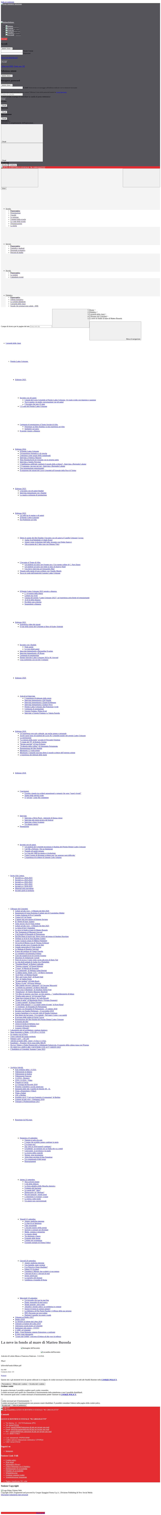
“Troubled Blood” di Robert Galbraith (29, 964)
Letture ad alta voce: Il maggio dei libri (29, 945)
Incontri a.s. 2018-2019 (23, 886)
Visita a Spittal (20, 1093)
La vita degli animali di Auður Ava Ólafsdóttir (32, 962)
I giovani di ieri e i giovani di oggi (37, 1274)
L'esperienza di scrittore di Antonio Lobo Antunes (43, 857)
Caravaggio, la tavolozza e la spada (38, 1151)
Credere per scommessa (33, 1240)
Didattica (92, 312)
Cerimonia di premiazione (29, 655)
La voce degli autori (32, 649)
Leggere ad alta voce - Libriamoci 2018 (29, 1099)
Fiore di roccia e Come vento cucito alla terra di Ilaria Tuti (36, 960)
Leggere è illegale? (22, 1028)
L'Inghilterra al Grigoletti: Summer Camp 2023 (27, 1049)
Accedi (4, 39)
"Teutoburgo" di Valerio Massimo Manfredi (31, 992)
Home (91, 310)
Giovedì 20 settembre (28, 1261)
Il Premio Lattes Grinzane (29, 451)
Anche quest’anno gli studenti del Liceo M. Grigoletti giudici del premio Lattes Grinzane (53, 736)
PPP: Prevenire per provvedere (36, 1313)
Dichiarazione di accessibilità (16, 1469)
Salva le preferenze (19, 1405)
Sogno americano (31, 1276)
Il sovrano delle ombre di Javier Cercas (29, 1017)
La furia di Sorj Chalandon (25, 928)
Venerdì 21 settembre (28, 1219)
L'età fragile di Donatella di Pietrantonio (30, 934)
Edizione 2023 (20, 489)
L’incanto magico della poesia (36, 1228)
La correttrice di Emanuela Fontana (28, 953)
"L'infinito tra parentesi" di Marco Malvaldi (31, 988)
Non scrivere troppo (32, 1182)
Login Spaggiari (61, 92)
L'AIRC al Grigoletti (23, 1330)
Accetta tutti (36, 1384)
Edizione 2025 (20, 380)
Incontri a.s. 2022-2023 (23, 882)
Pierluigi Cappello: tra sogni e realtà (38, 1315)
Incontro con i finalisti (28, 645)
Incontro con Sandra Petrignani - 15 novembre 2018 (34, 1011)
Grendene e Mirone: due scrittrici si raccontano (42, 1271)
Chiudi (4, 105)
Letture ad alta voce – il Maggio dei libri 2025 (32, 926)
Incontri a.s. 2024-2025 (23, 878)
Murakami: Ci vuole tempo (30, 751)
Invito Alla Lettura (17, 876)
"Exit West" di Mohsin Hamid (26, 975)
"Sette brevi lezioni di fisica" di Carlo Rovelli (32, 998)
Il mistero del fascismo (33, 1188)
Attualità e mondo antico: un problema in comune (43, 1307)
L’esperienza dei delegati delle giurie (33, 755)
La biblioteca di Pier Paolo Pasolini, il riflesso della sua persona (48, 1311)
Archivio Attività (16, 1067)
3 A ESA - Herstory (22, 1078)
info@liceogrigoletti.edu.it (30, 1429)
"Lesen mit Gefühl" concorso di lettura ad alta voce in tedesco (38, 1336)
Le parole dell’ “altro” (33, 1190)
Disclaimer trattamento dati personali (14, 1495)
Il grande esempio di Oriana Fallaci (38, 1243)
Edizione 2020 (20, 678)
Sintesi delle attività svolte (34, 795)
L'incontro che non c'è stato (35, 404)
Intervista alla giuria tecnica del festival (39, 820)
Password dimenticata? (9, 58)
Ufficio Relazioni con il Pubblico (18, 1467)
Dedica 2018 (20, 1319)
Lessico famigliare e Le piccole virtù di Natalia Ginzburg (36, 1013)
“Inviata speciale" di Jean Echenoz (32, 744)
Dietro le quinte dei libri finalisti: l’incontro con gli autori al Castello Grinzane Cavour (52, 538)
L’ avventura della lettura (34, 593)
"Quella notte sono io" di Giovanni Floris (30, 996)
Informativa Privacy (13, 1464)
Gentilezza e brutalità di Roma (36, 1280)
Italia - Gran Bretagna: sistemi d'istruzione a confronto (35, 1332)
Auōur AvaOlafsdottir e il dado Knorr (38, 540)
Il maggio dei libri (21, 1022)
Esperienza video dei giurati (30, 624)
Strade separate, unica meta (35, 1305)
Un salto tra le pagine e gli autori (32, 515)
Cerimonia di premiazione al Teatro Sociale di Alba (39, 425)
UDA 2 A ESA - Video (23, 1080)
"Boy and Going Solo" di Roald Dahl (29, 977)
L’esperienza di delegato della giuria (38, 698)
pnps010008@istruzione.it (30, 1427)
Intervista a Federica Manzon (30, 458)
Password (26, 53)
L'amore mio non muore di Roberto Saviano (31, 919)
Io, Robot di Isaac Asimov (25, 922)
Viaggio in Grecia (21, 1082)
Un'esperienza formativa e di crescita (33, 453)
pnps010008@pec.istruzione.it (31, 1432)
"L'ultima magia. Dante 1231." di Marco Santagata (34, 973)
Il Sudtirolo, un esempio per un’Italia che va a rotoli (44, 1149)
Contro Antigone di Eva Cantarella (28, 915)
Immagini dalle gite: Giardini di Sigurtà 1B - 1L (32, 1089)
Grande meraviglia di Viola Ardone (28, 947)
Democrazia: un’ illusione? (34, 1192)
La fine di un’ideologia (33, 1223)
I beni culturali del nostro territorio (23, 1037)
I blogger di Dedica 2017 (24, 1317)
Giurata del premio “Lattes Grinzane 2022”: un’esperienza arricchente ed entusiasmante (57, 598)
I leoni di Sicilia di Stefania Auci (27, 1024)
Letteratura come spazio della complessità (35, 456)
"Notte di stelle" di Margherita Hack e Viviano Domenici (36, 1000)
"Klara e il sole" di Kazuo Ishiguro (28, 983)
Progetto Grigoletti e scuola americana (29, 1087)
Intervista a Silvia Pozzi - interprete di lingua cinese (43, 818)
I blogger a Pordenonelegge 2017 (27, 1102)
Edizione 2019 (20, 731)
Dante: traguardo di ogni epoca (36, 1302)
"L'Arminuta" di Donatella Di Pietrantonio (31, 1007)
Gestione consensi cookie (15, 1475)
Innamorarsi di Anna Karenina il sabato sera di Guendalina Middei (39, 913)
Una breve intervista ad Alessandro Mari (39, 569)
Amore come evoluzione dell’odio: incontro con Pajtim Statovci (48, 542)
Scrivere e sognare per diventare (36, 1230)
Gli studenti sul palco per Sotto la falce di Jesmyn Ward (45, 567)
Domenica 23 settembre (29, 1138)
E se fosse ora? (30, 1144)
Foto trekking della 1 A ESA (25, 1070)
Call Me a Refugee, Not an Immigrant (39, 849)
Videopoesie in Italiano (23, 1072)
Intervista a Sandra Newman (30, 462)
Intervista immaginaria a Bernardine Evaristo (36, 651)
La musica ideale (31, 1234)
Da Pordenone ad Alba (28, 520)
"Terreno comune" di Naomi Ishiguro (29, 966)
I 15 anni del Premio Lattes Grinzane (33, 406)
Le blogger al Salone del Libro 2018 (28, 1322)
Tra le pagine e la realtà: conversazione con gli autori (44, 402)
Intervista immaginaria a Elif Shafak (38, 700)
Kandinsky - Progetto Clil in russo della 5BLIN (28, 1043)
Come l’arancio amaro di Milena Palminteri (31, 941)
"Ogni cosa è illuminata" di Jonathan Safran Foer (33, 990)
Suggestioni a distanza (33, 604)
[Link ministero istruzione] (11, 4)
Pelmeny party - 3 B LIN (19, 1039)
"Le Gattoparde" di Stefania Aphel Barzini (31, 971)
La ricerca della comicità (34, 1153)
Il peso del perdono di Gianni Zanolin (29, 951)
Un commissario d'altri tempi (35, 1159)
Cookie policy (11, 1460)
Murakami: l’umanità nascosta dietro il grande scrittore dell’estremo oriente (47, 753)
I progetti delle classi (97, 314)
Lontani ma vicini (31, 596)
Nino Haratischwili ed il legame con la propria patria (39, 460)
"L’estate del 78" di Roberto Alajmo (33, 742)
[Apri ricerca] (141, 177)
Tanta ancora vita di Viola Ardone (27, 924)
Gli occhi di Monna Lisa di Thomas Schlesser (32, 943)
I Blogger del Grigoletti (98, 316)
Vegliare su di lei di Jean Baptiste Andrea (30, 939)
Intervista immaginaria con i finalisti (33, 493)
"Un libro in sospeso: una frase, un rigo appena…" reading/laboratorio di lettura (44, 994)
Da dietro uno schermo (33, 602)
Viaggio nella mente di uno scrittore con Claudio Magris (40, 571)
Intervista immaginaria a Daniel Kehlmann (40, 702)
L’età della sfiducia (32, 1184)
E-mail (25, 88)
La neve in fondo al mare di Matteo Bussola (31, 930)
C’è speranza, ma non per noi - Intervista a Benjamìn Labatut (42, 466)
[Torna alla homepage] (80, 167)
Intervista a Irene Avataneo (34, 822)
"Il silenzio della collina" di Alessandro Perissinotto (39, 746)
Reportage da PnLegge (24, 1120)
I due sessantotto (31, 1226)
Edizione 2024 (20, 449)
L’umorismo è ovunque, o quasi (36, 1197)
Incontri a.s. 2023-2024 (23, 880)
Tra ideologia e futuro (33, 1236)
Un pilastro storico (31, 824)
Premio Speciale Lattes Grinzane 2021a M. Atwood (39, 658)
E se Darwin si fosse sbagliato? (36, 1267)
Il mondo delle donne (32, 1238)
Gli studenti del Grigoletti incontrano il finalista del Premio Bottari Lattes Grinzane (55, 847)
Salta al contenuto (7, 2)
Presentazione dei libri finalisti (31, 748)
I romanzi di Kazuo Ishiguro (25, 1026)
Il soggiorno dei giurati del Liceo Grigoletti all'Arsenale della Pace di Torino (48, 470)
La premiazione (25, 738)
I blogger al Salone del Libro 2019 (28, 1324)
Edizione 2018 (20, 773)
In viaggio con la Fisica (19, 1034)
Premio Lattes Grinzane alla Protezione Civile (41, 707)
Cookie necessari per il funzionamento (15, 1401)
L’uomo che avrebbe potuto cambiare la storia (41, 1142)
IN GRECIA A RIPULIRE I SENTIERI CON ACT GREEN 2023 (35, 1047)
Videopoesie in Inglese (23, 1074)
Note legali (10, 1462)
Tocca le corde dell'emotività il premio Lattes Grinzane (40, 573)
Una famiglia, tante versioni (35, 1265)
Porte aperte (29, 647)
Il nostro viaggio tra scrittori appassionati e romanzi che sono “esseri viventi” (53, 793)
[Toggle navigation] (19, 177)
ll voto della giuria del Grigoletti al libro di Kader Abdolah (41, 627)
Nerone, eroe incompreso (34, 1155)
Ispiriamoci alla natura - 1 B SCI (27, 1328)
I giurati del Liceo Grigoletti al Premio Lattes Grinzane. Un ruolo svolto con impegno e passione (60, 400)
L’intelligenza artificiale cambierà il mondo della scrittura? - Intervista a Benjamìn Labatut (53, 464)
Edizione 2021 (20, 622)
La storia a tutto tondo (33, 1199)
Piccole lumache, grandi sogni (36, 1195)
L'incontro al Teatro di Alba (30, 562)
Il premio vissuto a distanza (30, 431)
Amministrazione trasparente (16, 1477)
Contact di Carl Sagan (23, 917)
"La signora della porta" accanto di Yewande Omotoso (40, 740)
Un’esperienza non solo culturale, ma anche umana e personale (43, 733)
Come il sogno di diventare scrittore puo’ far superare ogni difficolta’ (50, 855)
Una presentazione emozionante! (32, 468)
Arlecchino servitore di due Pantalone (38, 1157)
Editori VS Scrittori (32, 1269)
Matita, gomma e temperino (35, 1232)
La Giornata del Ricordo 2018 (26, 1085)
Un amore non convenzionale (35, 1201)
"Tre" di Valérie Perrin (23, 979)
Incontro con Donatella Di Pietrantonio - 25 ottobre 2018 (36, 1009)
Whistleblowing (11, 1473)
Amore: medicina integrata (34, 1221)
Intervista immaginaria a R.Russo (32, 653)
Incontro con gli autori (28, 398)
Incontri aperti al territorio (24, 891)
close (4, 188)
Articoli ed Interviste (27, 696)
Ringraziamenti (30, 1161)
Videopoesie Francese (23, 1076)
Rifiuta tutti (20, 1384)
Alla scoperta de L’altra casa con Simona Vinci (42, 544)
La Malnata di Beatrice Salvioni (27, 949)
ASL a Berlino (20, 1095)
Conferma (12, 165)
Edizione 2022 (20, 513)
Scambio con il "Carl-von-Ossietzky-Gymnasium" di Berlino (37, 1097)
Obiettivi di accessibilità (14, 1471)
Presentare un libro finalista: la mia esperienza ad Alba (45, 427)
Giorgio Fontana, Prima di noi (36, 711)
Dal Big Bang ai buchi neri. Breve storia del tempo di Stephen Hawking (42, 936)
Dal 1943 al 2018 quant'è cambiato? (38, 1147)
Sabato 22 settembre (27, 1180)
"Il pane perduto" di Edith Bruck (27, 981)
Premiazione (24, 826)
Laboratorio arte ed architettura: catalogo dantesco (28, 1030)
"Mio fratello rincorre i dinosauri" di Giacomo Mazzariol (36, 985)
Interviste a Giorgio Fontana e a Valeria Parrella (42, 713)
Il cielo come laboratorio (24, 1334)
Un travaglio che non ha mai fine (37, 1300)
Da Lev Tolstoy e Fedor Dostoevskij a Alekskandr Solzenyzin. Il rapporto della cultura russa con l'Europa (49, 1045)
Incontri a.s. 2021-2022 (23, 884)
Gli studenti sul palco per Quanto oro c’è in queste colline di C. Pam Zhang (52, 565)
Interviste (23, 816)
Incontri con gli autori (28, 845)
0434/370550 (14, 1425)
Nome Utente (28, 51)
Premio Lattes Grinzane (19, 361)
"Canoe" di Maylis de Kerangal (27, 968)
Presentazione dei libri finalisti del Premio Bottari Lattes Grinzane (39, 1019)
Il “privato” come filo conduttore (37, 798)
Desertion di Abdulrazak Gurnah (27, 958)
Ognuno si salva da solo (33, 1140)
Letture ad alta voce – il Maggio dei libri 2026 (32, 911)
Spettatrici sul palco (32, 429)
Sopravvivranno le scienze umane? (37, 1309)
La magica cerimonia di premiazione (33, 495)
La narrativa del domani (33, 1278)
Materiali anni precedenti (24, 888)
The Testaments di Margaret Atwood (28, 932)
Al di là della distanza (33, 600)
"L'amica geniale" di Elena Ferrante (28, 1002)
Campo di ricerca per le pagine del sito (15, 326)
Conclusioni (24, 791)
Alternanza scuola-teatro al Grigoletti (28, 1326)
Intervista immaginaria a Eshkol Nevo (39, 705)
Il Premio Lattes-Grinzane (29, 518)
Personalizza (6, 1384)
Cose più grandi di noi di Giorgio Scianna (30, 956)
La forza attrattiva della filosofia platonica (40, 1186)
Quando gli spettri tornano (34, 851)
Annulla (4, 165)
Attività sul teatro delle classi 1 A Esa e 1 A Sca (28, 1041)
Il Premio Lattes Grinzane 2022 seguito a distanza (38, 591)
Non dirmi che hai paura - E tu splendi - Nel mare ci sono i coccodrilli (41, 1015)
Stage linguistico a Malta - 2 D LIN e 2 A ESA (27, 1032)
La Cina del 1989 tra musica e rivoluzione (40, 853)
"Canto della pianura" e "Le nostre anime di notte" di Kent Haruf (39, 1005)
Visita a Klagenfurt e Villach (25, 1091)
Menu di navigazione (133, 339)
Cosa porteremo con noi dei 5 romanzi (34, 660)
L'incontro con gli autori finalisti (32, 491)
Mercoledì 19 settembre (29, 1298)
